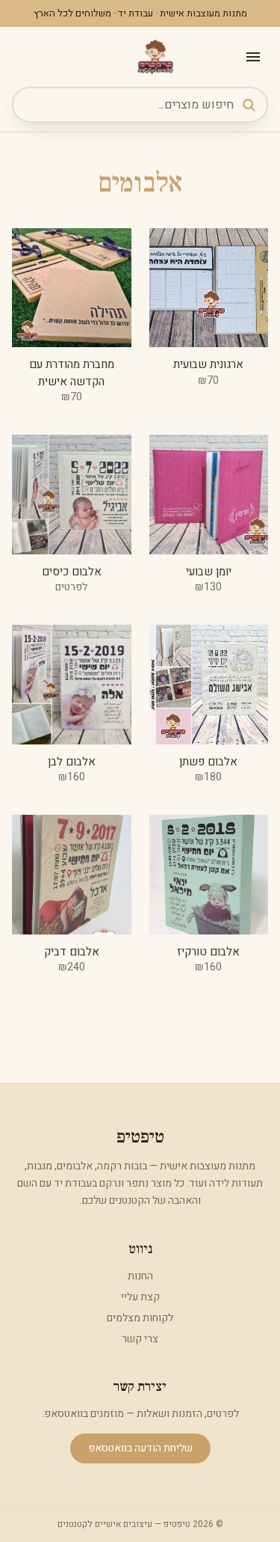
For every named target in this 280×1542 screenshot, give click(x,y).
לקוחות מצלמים (140, 1318)
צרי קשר (140, 1339)
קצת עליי (140, 1297)
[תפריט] (253, 57)
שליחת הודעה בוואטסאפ (140, 1448)
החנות (140, 1276)
